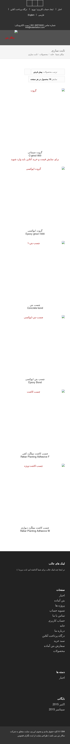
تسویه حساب (57, 610)
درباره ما (60, 630)
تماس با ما (58, 615)
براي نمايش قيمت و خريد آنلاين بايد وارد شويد (35, 159)
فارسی (41, 14)
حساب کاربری (56, 620)
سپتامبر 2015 (57, 709)
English (31, 14)
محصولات (43, 54)
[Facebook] (29, 3)
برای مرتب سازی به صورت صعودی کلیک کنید (27, 72)
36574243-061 (37, 25)
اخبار (60, 9)
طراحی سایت (42, 735)
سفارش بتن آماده (54, 646)
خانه (52, 54)
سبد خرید (59, 641)
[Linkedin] (40, 3)
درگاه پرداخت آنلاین (18, 9)
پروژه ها (60, 605)
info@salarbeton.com (35, 27)
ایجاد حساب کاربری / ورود (42, 9)
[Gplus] (35, 3)
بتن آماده (59, 600)
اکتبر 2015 (59, 704)
